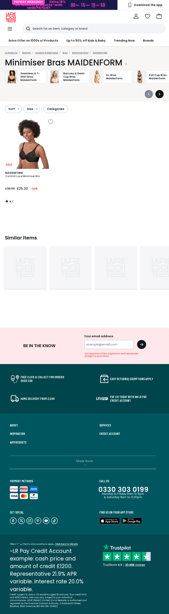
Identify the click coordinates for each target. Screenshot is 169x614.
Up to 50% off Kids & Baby (86, 41)
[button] (159, 16)
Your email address (98, 336)
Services (105, 425)
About (14, 425)
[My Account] (136, 16)
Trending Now (124, 41)
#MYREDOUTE (18, 442)
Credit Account (109, 433)
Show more (84, 461)
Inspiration (17, 433)
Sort (11, 109)
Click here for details (66, 544)
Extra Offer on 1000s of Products (33, 41)
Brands (148, 41)
